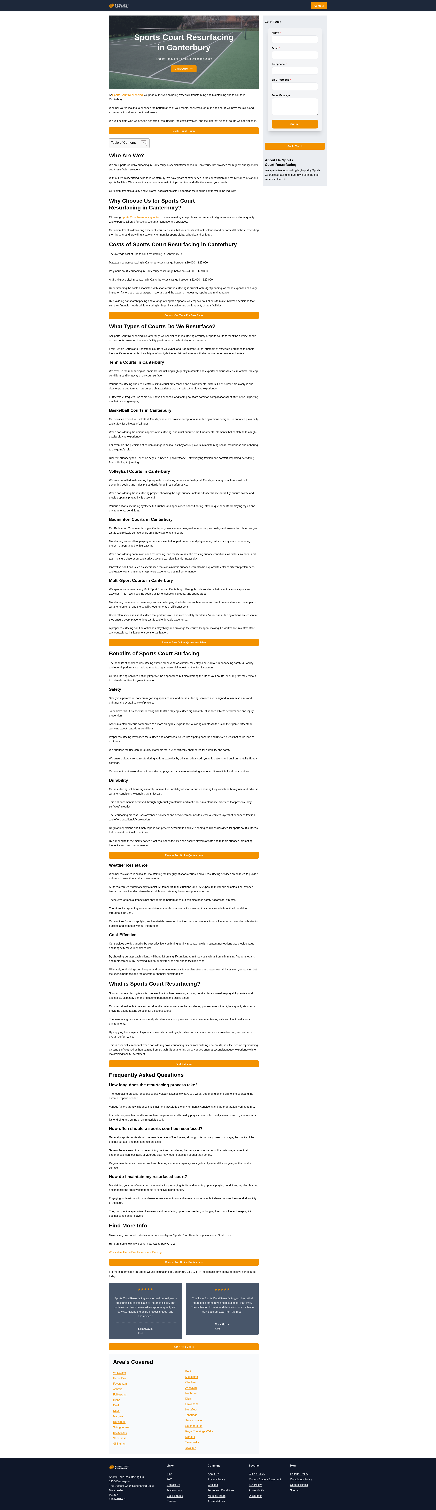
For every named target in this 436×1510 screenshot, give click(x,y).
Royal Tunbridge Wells (199, 1431)
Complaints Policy (301, 1479)
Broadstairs (120, 1432)
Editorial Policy (299, 1474)
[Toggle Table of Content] (142, 143)
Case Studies (175, 1495)
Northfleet (191, 1409)
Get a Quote (182, 68)
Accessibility (256, 1490)
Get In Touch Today (184, 131)
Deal (116, 1405)
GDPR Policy (257, 1474)
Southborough (194, 1425)
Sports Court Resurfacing (127, 95)
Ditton (188, 1398)
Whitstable (115, 1252)
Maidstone (191, 1376)
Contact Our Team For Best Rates (184, 315)
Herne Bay (129, 1252)
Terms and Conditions (221, 1490)
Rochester (191, 1393)
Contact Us (173, 1484)
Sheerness (119, 1438)
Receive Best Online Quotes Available (184, 642)
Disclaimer (255, 1495)
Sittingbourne (121, 1427)
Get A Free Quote (184, 1346)
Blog (169, 1474)
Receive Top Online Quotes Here (184, 855)
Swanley (190, 1447)
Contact (319, 5)
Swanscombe (193, 1420)
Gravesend (192, 1404)
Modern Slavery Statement (265, 1479)
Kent (188, 1371)
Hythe (116, 1400)
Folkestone (120, 1394)
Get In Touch (294, 146)
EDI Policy (255, 1484)
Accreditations (216, 1501)
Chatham (190, 1382)
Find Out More (184, 1064)
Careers (171, 1501)
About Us (213, 1474)
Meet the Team (216, 1495)
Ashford (117, 1389)
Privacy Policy (216, 1479)
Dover (116, 1410)
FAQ (169, 1479)
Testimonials (174, 1490)
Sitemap (295, 1490)
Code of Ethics (299, 1484)
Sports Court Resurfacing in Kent (141, 217)
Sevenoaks (192, 1442)
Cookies (213, 1484)
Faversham (144, 1252)
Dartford (190, 1436)
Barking (157, 1252)
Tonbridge (191, 1415)
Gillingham (119, 1443)
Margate (118, 1416)
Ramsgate (119, 1421)
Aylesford (191, 1387)
